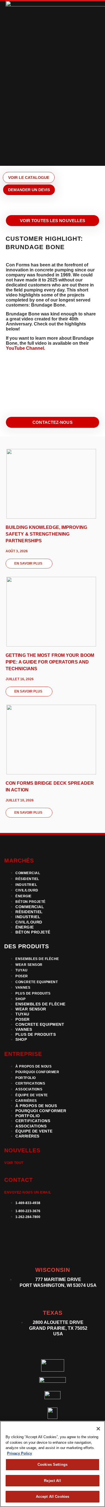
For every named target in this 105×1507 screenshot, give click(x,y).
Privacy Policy (19, 1453)
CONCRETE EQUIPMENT (36, 982)
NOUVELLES (22, 1150)
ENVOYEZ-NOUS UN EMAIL (27, 1192)
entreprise (23, 1054)
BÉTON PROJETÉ (30, 902)
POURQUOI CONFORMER (37, 1072)
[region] (52, 1464)
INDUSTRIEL (26, 885)
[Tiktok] (11, 1247)
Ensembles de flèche (37, 959)
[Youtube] (75, 1233)
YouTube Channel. (25, 348)
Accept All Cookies (52, 1496)
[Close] (98, 1429)
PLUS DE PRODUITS (32, 993)
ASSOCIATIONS (28, 1089)
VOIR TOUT (14, 1163)
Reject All (52, 1481)
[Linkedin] (11, 1233)
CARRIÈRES (26, 1101)
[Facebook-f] (54, 1233)
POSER (21, 976)
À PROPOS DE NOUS (33, 1066)
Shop (20, 999)
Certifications (30, 1083)
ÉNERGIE (23, 896)
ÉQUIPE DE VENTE (31, 1095)
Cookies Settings (52, 1464)
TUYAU (21, 970)
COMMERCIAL (27, 873)
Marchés (19, 860)
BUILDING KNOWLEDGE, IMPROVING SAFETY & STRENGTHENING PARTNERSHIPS (46, 534)
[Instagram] (32, 1233)
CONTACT (18, 1180)
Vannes (22, 988)
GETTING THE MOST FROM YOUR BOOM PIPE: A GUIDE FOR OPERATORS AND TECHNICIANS (50, 662)
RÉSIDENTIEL (27, 879)
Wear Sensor (29, 965)
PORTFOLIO (25, 1078)
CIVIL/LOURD (26, 890)
